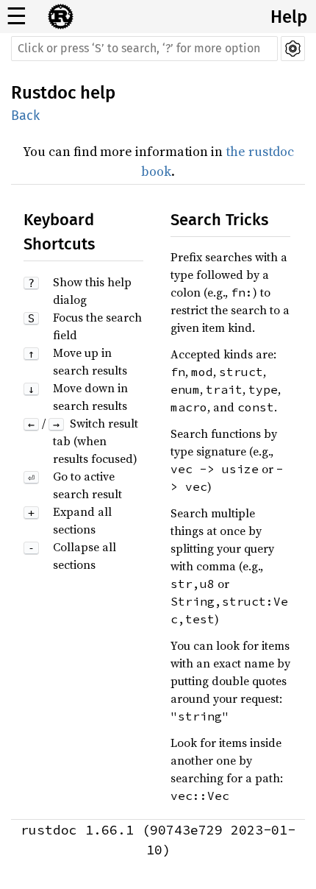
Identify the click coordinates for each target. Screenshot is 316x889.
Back (25, 115)
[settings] (293, 48)
